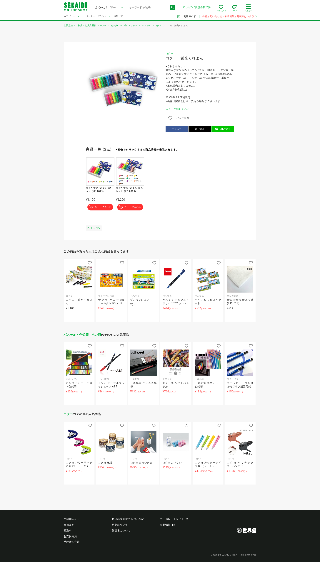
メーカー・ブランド (96, 16)
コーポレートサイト (172, 519)
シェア (178, 129)
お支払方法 (70, 536)
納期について (120, 524)
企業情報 (165, 524)
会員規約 (69, 524)
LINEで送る (224, 129)
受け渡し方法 (72, 541)
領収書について (121, 530)
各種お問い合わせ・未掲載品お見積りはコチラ (228, 16)
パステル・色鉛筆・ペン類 (82, 334)
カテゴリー (69, 16)
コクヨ (170, 53)
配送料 (68, 530)
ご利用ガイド (188, 16)
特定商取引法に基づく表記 (128, 519)
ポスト (202, 129)
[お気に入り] (221, 8)
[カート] (234, 8)
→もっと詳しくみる (177, 108)
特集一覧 (118, 16)
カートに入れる (102, 207)
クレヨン (95, 228)
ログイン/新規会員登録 (197, 7)
